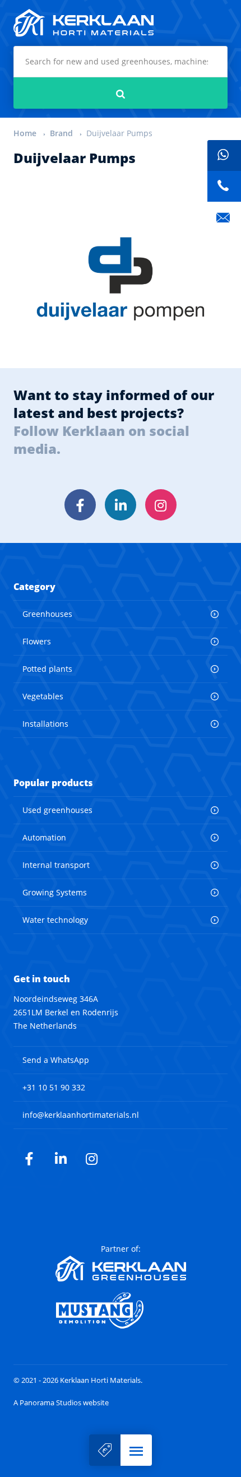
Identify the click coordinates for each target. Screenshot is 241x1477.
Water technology (55, 919)
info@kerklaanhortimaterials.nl (80, 1114)
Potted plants (47, 668)
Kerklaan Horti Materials (83, 23)
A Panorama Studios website (61, 1403)
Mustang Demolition (120, 1311)
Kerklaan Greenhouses (120, 1268)
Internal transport (56, 865)
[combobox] (120, 61)
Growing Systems (54, 892)
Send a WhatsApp (55, 1060)
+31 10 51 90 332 (53, 1087)
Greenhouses (47, 614)
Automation (44, 837)
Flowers (36, 641)
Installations (45, 723)
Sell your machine (105, 1450)
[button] (136, 1450)
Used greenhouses (57, 810)
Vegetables (42, 696)
